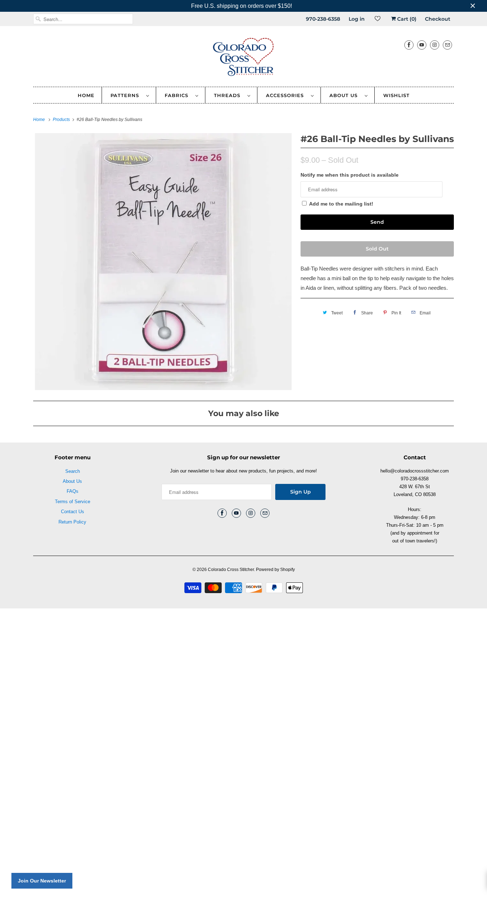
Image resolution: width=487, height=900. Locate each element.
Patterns (127, 95)
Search (72, 471)
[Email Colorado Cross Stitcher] (447, 45)
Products (62, 119)
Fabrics (178, 95)
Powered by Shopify (275, 569)
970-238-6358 (323, 19)
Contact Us (72, 511)
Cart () (406, 19)
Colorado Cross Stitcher (231, 569)
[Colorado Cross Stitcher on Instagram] (434, 45)
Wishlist (396, 95)
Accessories (286, 95)
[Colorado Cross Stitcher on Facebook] (409, 45)
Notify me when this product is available (350, 175)
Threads (229, 95)
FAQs (72, 491)
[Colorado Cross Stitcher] (243, 58)
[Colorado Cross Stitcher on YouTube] (421, 45)
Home (86, 95)
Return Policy (72, 522)
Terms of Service (72, 501)
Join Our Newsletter (42, 881)
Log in (357, 19)
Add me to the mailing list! (341, 204)
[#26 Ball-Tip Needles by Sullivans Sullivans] (163, 261)
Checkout (437, 19)
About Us (345, 95)
